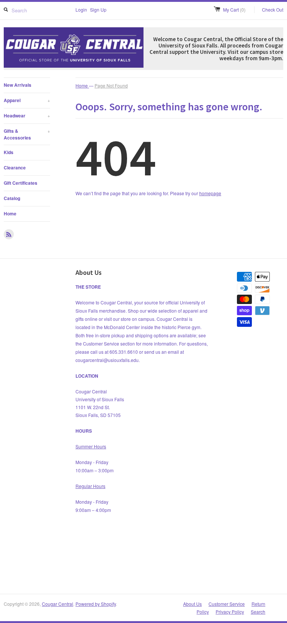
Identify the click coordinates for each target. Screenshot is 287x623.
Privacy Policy (230, 611)
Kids (8, 152)
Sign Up (98, 9)
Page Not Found (111, 85)
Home (10, 213)
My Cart (234, 9)
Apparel (27, 100)
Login (81, 9)
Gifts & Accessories (27, 134)
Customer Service (227, 604)
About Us (192, 604)
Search (258, 611)
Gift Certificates (20, 182)
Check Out (272, 9)
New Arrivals (17, 85)
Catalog (12, 198)
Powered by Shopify (95, 604)
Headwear (27, 115)
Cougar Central (57, 604)
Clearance (15, 167)
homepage (210, 193)
